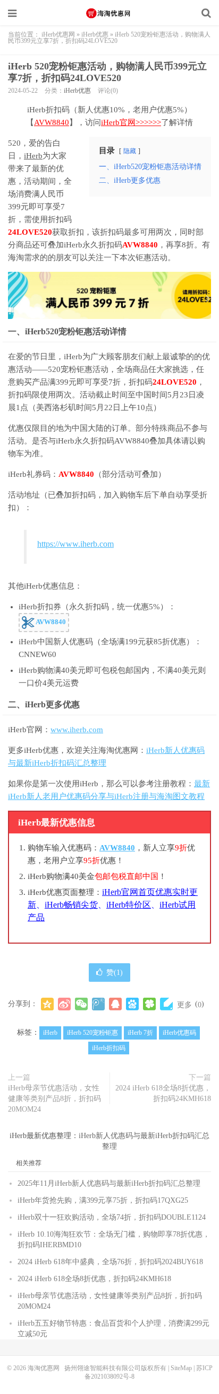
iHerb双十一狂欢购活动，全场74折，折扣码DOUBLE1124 (112, 1217)
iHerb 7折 (140, 1032)
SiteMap (181, 1368)
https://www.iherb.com (75, 543)
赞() (114, 972)
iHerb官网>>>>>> (131, 122)
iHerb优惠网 (58, 34)
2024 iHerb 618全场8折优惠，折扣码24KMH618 (163, 1093)
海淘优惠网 (109, 13)
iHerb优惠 (94, 34)
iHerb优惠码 (179, 1032)
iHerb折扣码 (108, 1048)
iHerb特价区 (128, 904)
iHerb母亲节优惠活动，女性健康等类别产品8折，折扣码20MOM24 (54, 1098)
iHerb (33, 156)
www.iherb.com (76, 729)
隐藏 (129, 151)
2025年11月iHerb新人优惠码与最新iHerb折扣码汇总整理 (109, 1183)
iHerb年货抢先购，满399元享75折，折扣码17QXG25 (103, 1200)
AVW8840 (51, 122)
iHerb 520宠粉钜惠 (92, 1032)
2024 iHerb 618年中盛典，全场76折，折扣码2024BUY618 (110, 1262)
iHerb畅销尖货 (71, 904)
